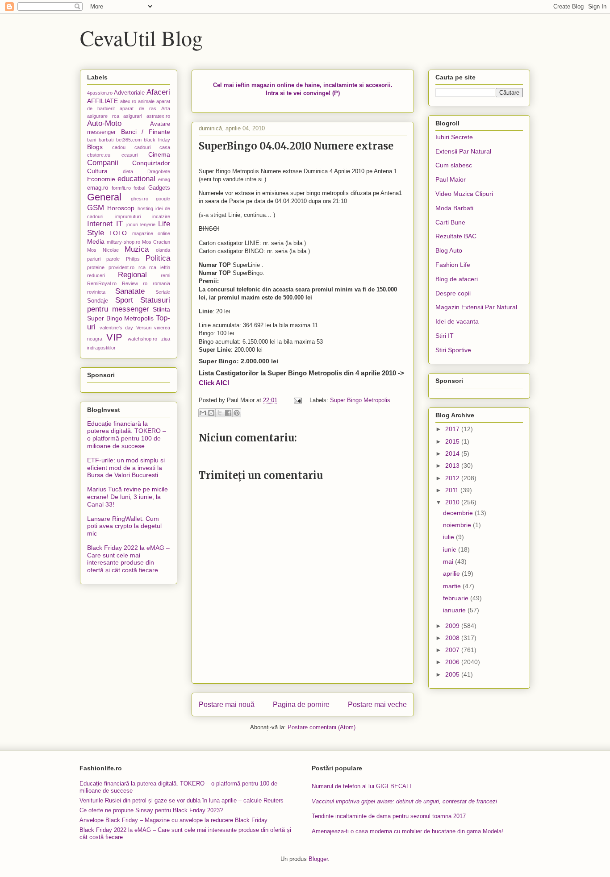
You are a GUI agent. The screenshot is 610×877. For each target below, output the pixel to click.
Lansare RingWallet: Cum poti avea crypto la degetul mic (124, 526)
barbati (106, 139)
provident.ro (121, 267)
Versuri (143, 327)
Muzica (137, 249)
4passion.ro (100, 93)
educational (136, 179)
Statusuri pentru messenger (128, 304)
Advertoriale (129, 93)
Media (95, 241)
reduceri (96, 275)
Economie (101, 179)
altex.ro (128, 101)
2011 (452, 490)
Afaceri (158, 92)
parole (113, 259)
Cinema (159, 154)
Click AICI (214, 383)
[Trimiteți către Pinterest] (236, 412)
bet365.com (129, 139)
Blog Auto (448, 250)
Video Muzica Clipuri (464, 193)
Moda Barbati (454, 208)
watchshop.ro (142, 338)
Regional (132, 274)
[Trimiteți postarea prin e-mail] (297, 400)
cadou (118, 147)
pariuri (93, 259)
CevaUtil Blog (141, 37)
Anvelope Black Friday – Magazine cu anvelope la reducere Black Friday (173, 820)
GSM (95, 208)
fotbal (139, 188)
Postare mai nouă (227, 704)
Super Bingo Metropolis (360, 400)
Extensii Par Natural (463, 151)
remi (165, 275)
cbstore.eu (98, 155)
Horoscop (120, 208)
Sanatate (130, 291)
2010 (453, 502)
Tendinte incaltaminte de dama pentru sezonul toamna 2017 (389, 816)
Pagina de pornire (301, 704)
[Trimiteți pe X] (219, 412)
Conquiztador (151, 162)
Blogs (95, 146)
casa (164, 147)
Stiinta (161, 309)
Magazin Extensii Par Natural (476, 307)
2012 (453, 478)
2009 (453, 625)
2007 (453, 649)
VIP (114, 337)
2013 (453, 465)
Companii (102, 162)
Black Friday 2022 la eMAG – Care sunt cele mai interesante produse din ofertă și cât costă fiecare (128, 559)
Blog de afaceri (456, 279)
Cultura (97, 171)
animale (146, 101)
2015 (453, 441)
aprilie (452, 573)
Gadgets (159, 188)
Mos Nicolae (103, 250)
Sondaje (97, 301)
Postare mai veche (377, 704)
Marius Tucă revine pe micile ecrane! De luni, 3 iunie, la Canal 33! (127, 497)
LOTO (118, 233)
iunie (450, 549)
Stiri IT (444, 335)
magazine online (151, 233)
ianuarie (455, 610)
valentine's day (117, 327)
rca (142, 267)
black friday (157, 139)
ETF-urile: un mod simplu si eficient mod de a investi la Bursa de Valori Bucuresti (126, 468)
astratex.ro (158, 116)
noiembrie (458, 524)
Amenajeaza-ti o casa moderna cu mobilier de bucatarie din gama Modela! (407, 831)
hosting (145, 208)
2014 (453, 453)
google (163, 198)
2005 (453, 674)
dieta (128, 171)
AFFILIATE (102, 100)
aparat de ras (138, 108)
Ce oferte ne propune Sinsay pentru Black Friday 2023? (151, 810)
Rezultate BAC (455, 236)
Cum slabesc (453, 165)
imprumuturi (128, 216)
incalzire (161, 216)
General (104, 197)
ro (145, 283)
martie (453, 586)
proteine (95, 267)
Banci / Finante (145, 131)
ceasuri (129, 155)
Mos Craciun (156, 242)
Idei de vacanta (457, 321)
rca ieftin (159, 267)
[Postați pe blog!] (211, 412)
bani (91, 139)
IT (119, 224)
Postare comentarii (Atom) (321, 727)
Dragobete (158, 171)
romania (161, 283)
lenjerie (147, 224)
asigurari (132, 116)
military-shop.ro (123, 242)
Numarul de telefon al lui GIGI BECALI (361, 786)
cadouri (142, 147)
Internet (100, 224)
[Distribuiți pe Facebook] (228, 412)
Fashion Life (452, 264)
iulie (449, 536)
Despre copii (453, 293)
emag (164, 179)
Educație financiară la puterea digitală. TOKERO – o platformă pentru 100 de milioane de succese (126, 434)
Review (130, 283)
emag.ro (97, 188)
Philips (133, 259)
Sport (124, 300)
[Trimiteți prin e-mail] (202, 412)
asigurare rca (103, 116)
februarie (456, 598)
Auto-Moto (104, 123)
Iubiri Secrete (454, 137)
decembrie (459, 512)
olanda (163, 250)
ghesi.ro (139, 198)
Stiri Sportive (453, 349)
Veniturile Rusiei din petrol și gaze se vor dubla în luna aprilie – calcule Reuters (181, 800)
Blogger (318, 859)
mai (449, 561)
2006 (453, 661)
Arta (165, 108)
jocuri (132, 224)
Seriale (162, 292)
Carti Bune (450, 222)
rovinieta (96, 292)
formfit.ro (121, 188)
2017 (453, 428)
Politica (158, 258)
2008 (453, 637)
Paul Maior (450, 179)
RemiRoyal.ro (102, 283)
